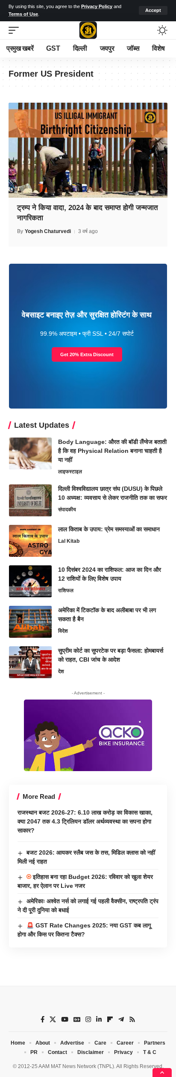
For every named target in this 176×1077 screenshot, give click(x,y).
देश (61, 671)
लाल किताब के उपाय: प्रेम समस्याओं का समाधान (109, 529)
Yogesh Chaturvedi (48, 231)
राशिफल (65, 590)
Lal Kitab (68, 541)
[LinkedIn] (99, 1019)
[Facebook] (42, 1019)
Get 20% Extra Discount (87, 354)
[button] (153, 10)
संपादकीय (67, 510)
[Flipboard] (110, 1019)
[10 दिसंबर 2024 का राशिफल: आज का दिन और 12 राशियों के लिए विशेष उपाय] (30, 581)
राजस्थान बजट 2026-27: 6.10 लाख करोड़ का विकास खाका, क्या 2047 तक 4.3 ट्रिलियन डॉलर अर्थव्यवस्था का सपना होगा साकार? (85, 821)
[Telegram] (121, 1019)
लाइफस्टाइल (70, 472)
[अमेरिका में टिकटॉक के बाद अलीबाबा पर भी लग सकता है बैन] (30, 622)
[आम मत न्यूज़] (88, 30)
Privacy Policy (96, 6)
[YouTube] (64, 1019)
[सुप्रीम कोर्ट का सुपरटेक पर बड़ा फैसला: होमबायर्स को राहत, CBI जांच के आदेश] (30, 662)
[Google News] (76, 1019)
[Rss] (132, 1019)
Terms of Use (23, 14)
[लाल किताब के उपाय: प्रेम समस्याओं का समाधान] (30, 541)
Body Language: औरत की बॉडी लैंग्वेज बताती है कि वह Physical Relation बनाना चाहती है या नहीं (112, 450)
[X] (52, 1019)
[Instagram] (88, 1019)
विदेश (63, 631)
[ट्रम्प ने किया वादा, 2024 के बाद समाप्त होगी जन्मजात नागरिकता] (88, 150)
